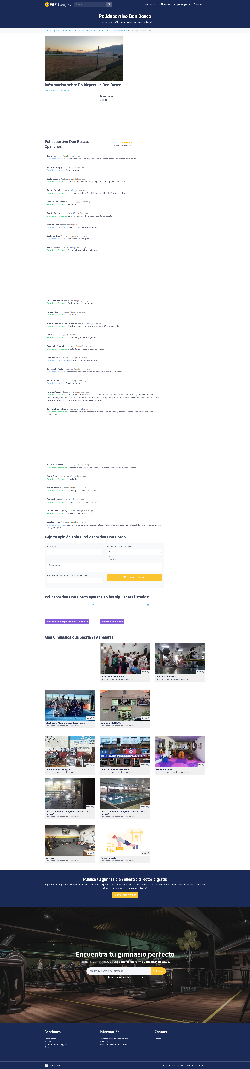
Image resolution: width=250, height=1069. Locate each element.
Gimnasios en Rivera (116, 30)
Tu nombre (52, 546)
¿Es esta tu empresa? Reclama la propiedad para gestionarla (125, 22)
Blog (47, 1047)
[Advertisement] (166, 56)
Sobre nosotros (52, 1039)
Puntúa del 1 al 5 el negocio (119, 546)
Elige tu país (54, 1065)
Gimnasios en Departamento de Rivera (83, 30)
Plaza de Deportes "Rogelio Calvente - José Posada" (68, 812)
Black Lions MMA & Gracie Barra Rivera (65, 723)
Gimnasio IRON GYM (111, 723)
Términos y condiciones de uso (114, 1039)
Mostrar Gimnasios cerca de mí (126, 977)
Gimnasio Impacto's (166, 676)
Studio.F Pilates (164, 769)
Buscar (159, 971)
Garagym (50, 858)
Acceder (199, 4)
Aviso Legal (105, 1041)
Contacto (159, 1039)
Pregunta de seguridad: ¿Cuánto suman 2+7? (67, 575)
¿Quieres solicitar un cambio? (58, 90)
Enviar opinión (135, 577)
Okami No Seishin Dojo (112, 676)
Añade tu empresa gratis (176, 4)
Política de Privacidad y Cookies (114, 1044)
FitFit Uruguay (52, 30)
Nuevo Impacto (108, 858)
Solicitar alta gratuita (125, 894)
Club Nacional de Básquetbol (115, 769)
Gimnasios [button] (150, 4)
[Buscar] (109, 4)
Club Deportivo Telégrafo (59, 769)
